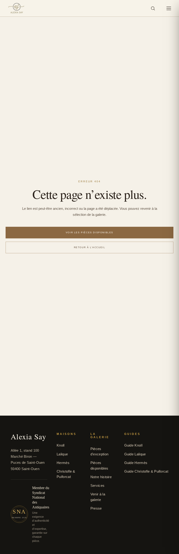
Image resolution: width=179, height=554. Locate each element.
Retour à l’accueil (89, 247)
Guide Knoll (133, 445)
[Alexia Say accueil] (16, 8)
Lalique (62, 454)
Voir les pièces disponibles (89, 232)
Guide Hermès (136, 463)
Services (97, 485)
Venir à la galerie (97, 496)
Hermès (63, 463)
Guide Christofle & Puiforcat (146, 471)
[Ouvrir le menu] (169, 8)
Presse (96, 508)
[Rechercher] (152, 8)
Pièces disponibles (99, 465)
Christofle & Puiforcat (66, 474)
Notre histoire (101, 477)
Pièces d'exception (99, 451)
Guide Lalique (135, 454)
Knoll (61, 445)
